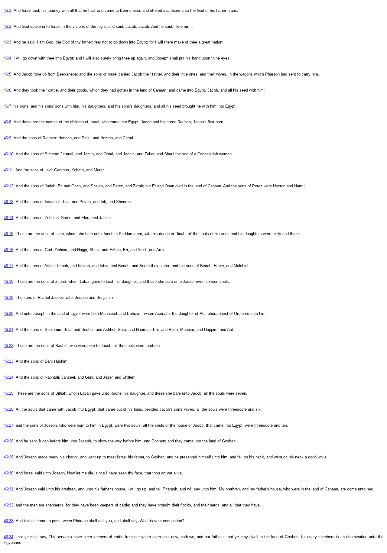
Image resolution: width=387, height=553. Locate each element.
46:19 (8, 297)
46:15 (8, 233)
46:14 (8, 217)
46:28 (8, 441)
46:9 (7, 138)
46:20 (8, 313)
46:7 (7, 106)
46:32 (8, 505)
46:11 (8, 170)
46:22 (8, 345)
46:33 (8, 521)
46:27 (8, 425)
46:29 (8, 457)
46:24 (8, 377)
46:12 (8, 186)
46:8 (7, 122)
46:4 (7, 58)
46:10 (8, 154)
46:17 (8, 266)
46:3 (7, 42)
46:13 (8, 201)
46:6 (7, 90)
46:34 (8, 537)
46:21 (8, 329)
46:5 (7, 74)
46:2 (7, 26)
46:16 (8, 249)
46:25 (8, 393)
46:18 (8, 281)
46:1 (7, 10)
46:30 (8, 473)
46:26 (8, 409)
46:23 (8, 361)
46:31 (8, 489)
